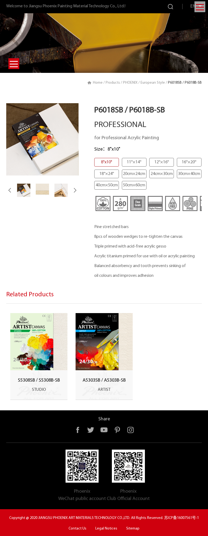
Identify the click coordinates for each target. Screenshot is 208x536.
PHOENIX (130, 83)
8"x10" (106, 162)
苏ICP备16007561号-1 (181, 518)
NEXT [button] (75, 190)
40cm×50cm (107, 185)
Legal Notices (106, 529)
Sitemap (132, 529)
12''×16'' (161, 162)
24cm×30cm (162, 174)
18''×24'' (106, 174)
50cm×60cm (134, 185)
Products (113, 83)
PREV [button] (9, 190)
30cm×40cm (189, 174)
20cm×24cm (134, 174)
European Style (153, 83)
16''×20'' (189, 162)
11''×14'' (134, 162)
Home (98, 83)
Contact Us (77, 529)
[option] (42, 139)
